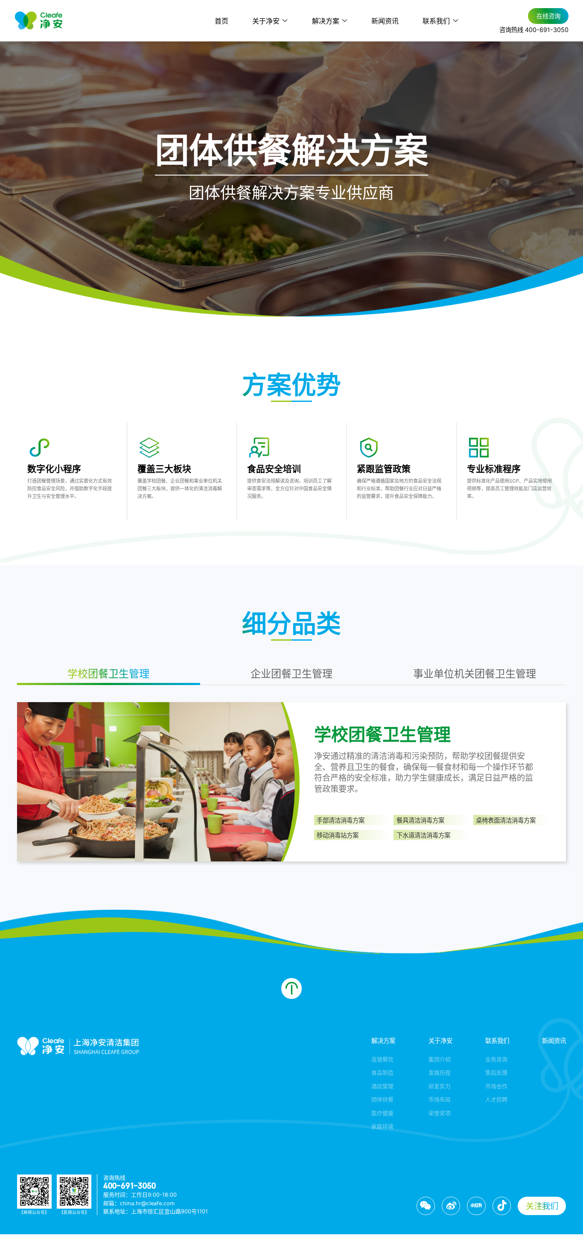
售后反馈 (496, 1072)
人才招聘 (496, 1099)
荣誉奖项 (440, 1113)
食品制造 (382, 1072)
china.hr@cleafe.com (147, 1203)
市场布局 (440, 1099)
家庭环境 (382, 1126)
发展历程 (440, 1072)
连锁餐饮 (382, 1059)
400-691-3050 (129, 1185)
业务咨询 (496, 1059)
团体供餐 (382, 1099)
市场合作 (496, 1086)
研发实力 (440, 1086)
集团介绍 (440, 1059)
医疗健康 (382, 1113)
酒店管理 (382, 1086)
